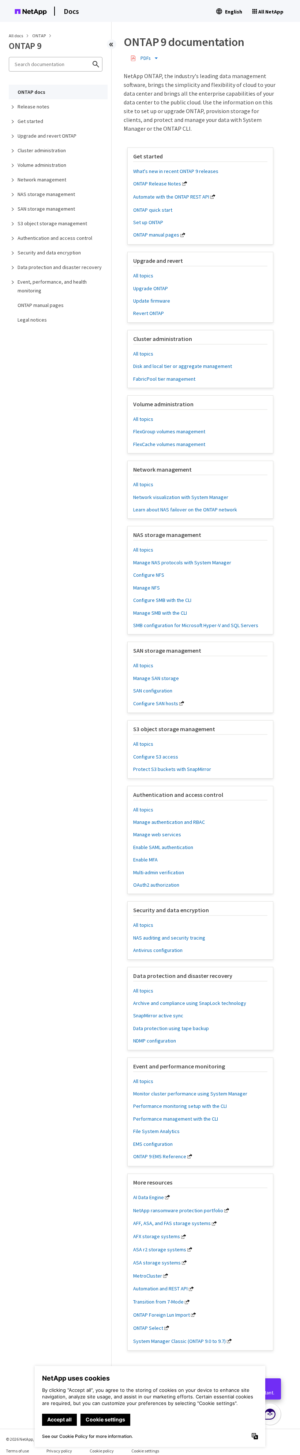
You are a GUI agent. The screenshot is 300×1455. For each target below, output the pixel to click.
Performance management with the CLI (175, 1119)
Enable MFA (145, 859)
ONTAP (39, 35)
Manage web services (157, 834)
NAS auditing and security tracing (169, 937)
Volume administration (42, 165)
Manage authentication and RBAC (169, 822)
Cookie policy (102, 1451)
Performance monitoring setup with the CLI (180, 1106)
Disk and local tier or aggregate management (182, 366)
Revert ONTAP (148, 313)
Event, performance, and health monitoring (52, 286)
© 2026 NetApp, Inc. (24, 1439)
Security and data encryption (49, 252)
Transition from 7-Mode (158, 1301)
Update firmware (151, 300)
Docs (71, 11)
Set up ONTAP (148, 222)
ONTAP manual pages (41, 305)
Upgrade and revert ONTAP (47, 136)
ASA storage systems (157, 1262)
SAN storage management (46, 209)
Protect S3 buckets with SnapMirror (172, 769)
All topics (143, 275)
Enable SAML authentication (163, 847)
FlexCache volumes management (169, 444)
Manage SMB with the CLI (160, 613)
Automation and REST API (160, 1288)
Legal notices (32, 319)
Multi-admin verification (158, 872)
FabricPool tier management (164, 379)
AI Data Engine (148, 1197)
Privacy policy (59, 1451)
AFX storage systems (156, 1236)
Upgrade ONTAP (150, 288)
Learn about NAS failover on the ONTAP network (185, 509)
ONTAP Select (148, 1328)
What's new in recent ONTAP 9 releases (175, 171)
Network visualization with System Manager (180, 497)
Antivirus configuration (158, 950)
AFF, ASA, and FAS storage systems (172, 1223)
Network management (42, 179)
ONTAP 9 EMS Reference (159, 1156)
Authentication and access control (55, 238)
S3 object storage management (52, 223)
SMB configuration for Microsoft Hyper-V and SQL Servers (195, 625)
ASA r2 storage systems (159, 1249)
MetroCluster (147, 1275)
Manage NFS (146, 587)
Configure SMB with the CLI (162, 600)
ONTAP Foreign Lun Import (161, 1315)
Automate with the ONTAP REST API (171, 196)
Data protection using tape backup (171, 1028)
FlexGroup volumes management (169, 431)
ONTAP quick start (152, 210)
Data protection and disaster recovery (60, 267)
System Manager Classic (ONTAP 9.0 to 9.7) (179, 1341)
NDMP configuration (154, 1040)
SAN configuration (152, 690)
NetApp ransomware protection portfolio (178, 1210)
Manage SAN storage (156, 678)
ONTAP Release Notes (157, 183)
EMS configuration (153, 1144)
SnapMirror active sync (158, 1015)
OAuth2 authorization (156, 885)
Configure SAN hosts (155, 703)
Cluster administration (42, 150)
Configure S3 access (155, 756)
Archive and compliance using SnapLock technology (189, 1003)
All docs (16, 35)
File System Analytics (156, 1131)
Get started (30, 121)
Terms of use (17, 1451)
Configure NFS (148, 575)
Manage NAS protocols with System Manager (182, 562)
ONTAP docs (31, 92)
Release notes (33, 106)
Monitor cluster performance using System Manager (190, 1093)
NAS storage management (46, 194)
